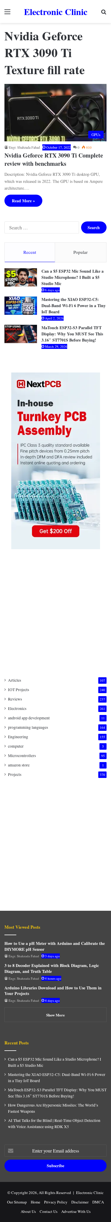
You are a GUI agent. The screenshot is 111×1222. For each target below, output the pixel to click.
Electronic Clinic (90, 1192)
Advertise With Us (76, 1211)
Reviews (15, 699)
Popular (80, 252)
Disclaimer (80, 1202)
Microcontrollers (22, 755)
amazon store (19, 765)
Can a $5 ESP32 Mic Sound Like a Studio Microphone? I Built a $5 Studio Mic (72, 277)
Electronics (17, 708)
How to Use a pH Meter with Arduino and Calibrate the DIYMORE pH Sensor (54, 946)
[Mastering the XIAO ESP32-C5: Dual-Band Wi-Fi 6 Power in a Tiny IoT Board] (20, 306)
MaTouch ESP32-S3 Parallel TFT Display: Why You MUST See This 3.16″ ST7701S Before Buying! (72, 333)
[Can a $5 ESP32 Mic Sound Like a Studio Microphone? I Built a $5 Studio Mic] (20, 277)
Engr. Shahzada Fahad (24, 147)
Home (35, 1202)
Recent (29, 252)
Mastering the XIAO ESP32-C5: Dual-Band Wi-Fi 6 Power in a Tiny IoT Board (73, 305)
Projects (14, 774)
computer (16, 746)
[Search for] (104, 13)
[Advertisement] (55, 613)
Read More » (23, 201)
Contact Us (48, 1211)
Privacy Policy (55, 1202)
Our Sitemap (17, 1202)
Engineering (18, 736)
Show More (55, 1015)
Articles (14, 680)
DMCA (98, 1202)
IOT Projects (18, 689)
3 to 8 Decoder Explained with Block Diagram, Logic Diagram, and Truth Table (51, 968)
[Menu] (7, 13)
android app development (29, 718)
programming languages (28, 727)
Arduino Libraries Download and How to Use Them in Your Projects (53, 991)
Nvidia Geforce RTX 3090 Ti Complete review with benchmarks (53, 159)
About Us (28, 1211)
